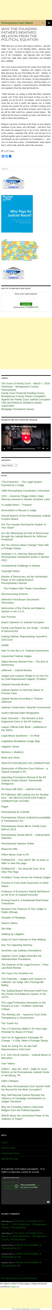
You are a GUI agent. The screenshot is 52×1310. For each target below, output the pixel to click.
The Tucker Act (9, 1023)
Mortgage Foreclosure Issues (17, 409)
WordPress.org (9, 1158)
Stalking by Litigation (12, 934)
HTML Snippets (16, 1309)
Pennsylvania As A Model (15, 812)
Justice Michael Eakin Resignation (20, 712)
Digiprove (14, 1286)
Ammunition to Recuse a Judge (18, 510)
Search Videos (9, 923)
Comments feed (10, 1153)
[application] (26, 437)
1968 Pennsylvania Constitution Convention (25, 490)
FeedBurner (31, 307)
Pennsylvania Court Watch (17, 23)
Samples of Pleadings (13, 917)
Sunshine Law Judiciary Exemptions (21, 950)
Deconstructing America (14, 594)
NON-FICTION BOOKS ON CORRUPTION (25, 763)
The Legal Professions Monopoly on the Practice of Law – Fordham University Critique (23, 1005)
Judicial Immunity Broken (15, 684)
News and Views (10, 757)
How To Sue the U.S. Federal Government (25, 650)
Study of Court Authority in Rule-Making (23, 939)
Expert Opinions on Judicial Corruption (22, 622)
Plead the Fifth (9, 849)
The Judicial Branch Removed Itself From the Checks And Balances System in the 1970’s (24, 993)
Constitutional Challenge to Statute (20, 565)
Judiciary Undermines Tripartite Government (26, 707)
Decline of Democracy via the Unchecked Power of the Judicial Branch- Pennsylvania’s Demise (24, 579)
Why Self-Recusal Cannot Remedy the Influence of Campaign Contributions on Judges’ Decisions (23, 1098)
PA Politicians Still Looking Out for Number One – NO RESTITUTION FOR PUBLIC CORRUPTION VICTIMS (25, 797)
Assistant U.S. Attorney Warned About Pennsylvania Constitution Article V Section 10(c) (25, 557)
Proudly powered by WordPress (19, 1278)
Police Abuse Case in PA (15, 854)
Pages (4, 806)
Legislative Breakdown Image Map (20, 741)
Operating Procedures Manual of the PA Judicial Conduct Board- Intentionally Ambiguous (23, 780)
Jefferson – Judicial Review (16, 670)
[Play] (4, 448)
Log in (4, 1142)
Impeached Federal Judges (16, 656)
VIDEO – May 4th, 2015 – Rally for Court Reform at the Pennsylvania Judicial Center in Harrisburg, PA (25, 1072)
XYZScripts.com (35, 1309)
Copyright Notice (10, 571)
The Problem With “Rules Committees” (25, 588)
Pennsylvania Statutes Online (17, 843)
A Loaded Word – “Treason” (16, 504)
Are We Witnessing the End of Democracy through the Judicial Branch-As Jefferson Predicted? (25, 536)
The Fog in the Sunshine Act (17, 973)
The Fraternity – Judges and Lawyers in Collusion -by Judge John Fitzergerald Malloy (23, 982)
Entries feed (8, 1147)
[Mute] (43, 448)
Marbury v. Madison (12, 752)
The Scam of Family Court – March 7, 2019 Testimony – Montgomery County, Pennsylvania (25, 386)
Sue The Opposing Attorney (16, 945)
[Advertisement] (26, 10)
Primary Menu (49, 23)
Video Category (10, 1081)
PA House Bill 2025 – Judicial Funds (21, 789)
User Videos (8, 1063)
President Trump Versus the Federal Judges (26, 877)
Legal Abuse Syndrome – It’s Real (20, 735)
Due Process (8, 616)
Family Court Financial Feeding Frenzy (22, 393)
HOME (5, 645)
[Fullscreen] (47, 448)
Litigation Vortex (10, 746)
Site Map (6, 928)
